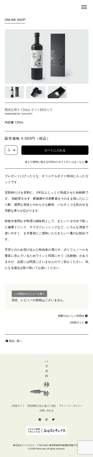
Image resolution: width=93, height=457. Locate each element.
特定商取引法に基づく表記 (41, 405)
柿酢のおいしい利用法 (71, 315)
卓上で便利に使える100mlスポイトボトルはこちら (54, 161)
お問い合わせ (46, 410)
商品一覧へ (15, 340)
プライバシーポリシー (71, 405)
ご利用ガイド (76, 322)
